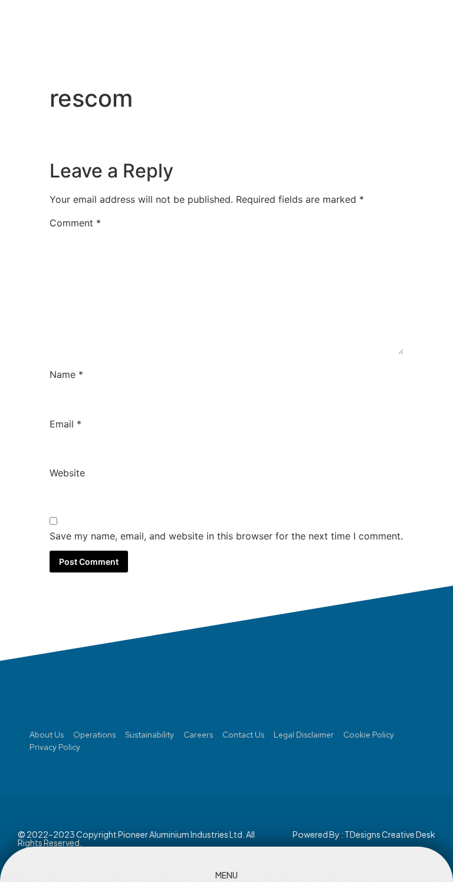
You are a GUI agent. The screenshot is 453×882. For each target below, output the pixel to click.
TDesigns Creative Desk (389, 834)
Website (67, 473)
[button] (408, 33)
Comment (75, 223)
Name (66, 374)
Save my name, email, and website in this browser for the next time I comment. (226, 536)
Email (65, 424)
